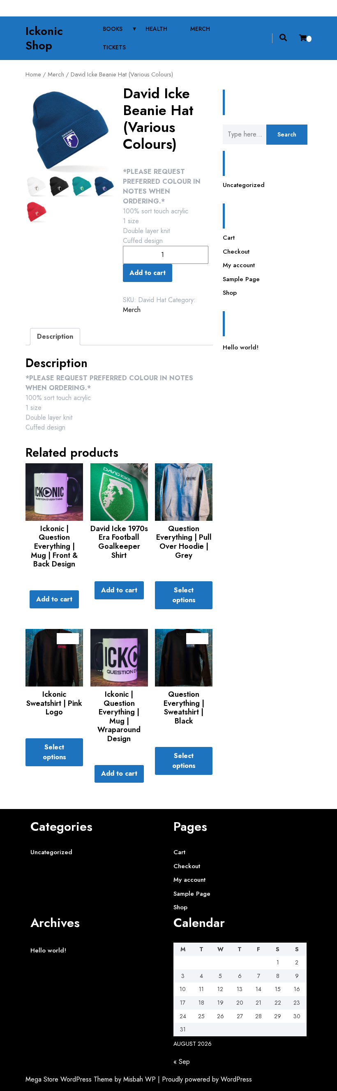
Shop (230, 292)
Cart (229, 237)
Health (156, 29)
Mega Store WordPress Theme (69, 1079)
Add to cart (147, 272)
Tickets (114, 47)
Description (55, 336)
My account (239, 265)
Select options (184, 595)
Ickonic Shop (44, 38)
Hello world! (241, 347)
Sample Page (241, 279)
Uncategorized (244, 185)
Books (112, 29)
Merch (200, 29)
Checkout (236, 251)
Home (33, 74)
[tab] (55, 336)
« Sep (181, 1061)
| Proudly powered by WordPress (205, 1079)
